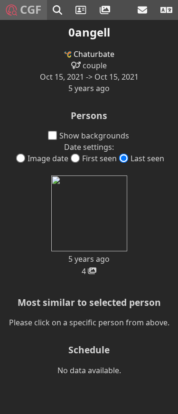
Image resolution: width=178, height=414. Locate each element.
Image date (48, 158)
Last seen (147, 158)
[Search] (58, 10)
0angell (89, 32)
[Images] (106, 10)
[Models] (82, 10)
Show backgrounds (94, 135)
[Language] (166, 10)
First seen (99, 158)
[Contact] (143, 10)
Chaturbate (93, 54)
